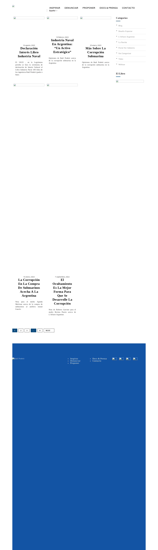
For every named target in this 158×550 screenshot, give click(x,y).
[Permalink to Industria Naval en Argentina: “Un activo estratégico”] (62, 18)
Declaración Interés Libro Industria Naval (29, 52)
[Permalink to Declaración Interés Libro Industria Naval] (29, 18)
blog (120, 26)
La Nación (122, 42)
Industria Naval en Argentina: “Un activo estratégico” (62, 46)
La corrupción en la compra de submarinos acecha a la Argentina (29, 287)
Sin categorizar (124, 53)
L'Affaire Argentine (126, 37)
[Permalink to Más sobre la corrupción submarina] (95, 18)
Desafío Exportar (125, 31)
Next (48, 330)
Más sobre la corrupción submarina (96, 52)
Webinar (121, 64)
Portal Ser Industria (126, 48)
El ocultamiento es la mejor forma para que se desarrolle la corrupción (62, 291)
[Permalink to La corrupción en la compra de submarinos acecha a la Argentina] (29, 86)
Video (120, 59)
